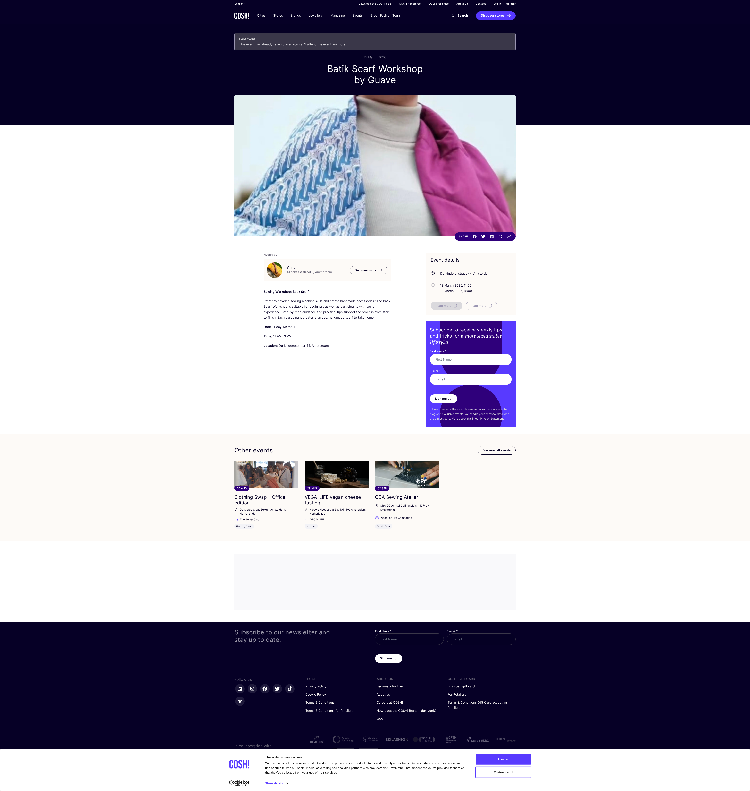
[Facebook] (474, 236)
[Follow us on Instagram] (252, 688)
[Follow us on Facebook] (265, 688)
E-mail (435, 371)
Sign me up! (443, 398)
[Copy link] (509, 236)
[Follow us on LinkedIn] (240, 688)
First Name (438, 351)
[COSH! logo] (241, 15)
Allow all (503, 759)
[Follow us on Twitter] (277, 688)
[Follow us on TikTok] (290, 688)
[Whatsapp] (500, 236)
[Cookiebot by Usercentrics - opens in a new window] (239, 783)
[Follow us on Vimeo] (240, 701)
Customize (501, 772)
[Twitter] (483, 236)
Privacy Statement (492, 418)
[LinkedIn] (492, 236)
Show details (274, 783)
